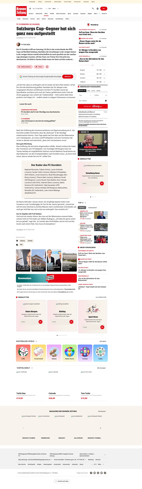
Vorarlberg (19, 37)
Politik (52, 13)
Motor (96, 13)
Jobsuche (86, 1)
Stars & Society (60, 13)
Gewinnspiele (57, 1)
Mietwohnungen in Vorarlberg (93, 116)
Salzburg (22, 240)
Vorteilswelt (32, 1)
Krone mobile (67, 1)
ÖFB (21, 244)
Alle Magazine (102, 411)
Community (48, 1)
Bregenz (82, 70)
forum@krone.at (63, 292)
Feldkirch (82, 82)
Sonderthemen (59, 19)
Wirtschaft (25, 19)
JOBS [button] (88, 90)
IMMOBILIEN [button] (82, 90)
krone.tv (104, 13)
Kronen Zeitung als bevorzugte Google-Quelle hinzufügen (47, 76)
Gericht (44, 19)
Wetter (67, 19)
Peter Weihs (27, 44)
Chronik (32, 19)
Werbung (91, 459)
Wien (46, 13)
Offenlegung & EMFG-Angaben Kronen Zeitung (61, 455)
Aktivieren (68, 76)
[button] (99, 13)
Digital (90, 13)
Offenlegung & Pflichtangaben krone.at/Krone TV (32, 455)
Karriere (98, 459)
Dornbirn (30, 240)
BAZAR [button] (98, 90)
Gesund (75, 13)
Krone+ (31, 13)
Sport (69, 13)
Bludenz (82, 74)
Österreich (39, 13)
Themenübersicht (69, 289)
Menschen (50, 19)
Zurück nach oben (61, 481)
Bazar (93, 1)
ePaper (40, 1)
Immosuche (77, 1)
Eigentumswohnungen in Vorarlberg (93, 114)
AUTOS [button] (93, 90)
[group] (23, 260)
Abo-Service (22, 464)
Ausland (82, 13)
